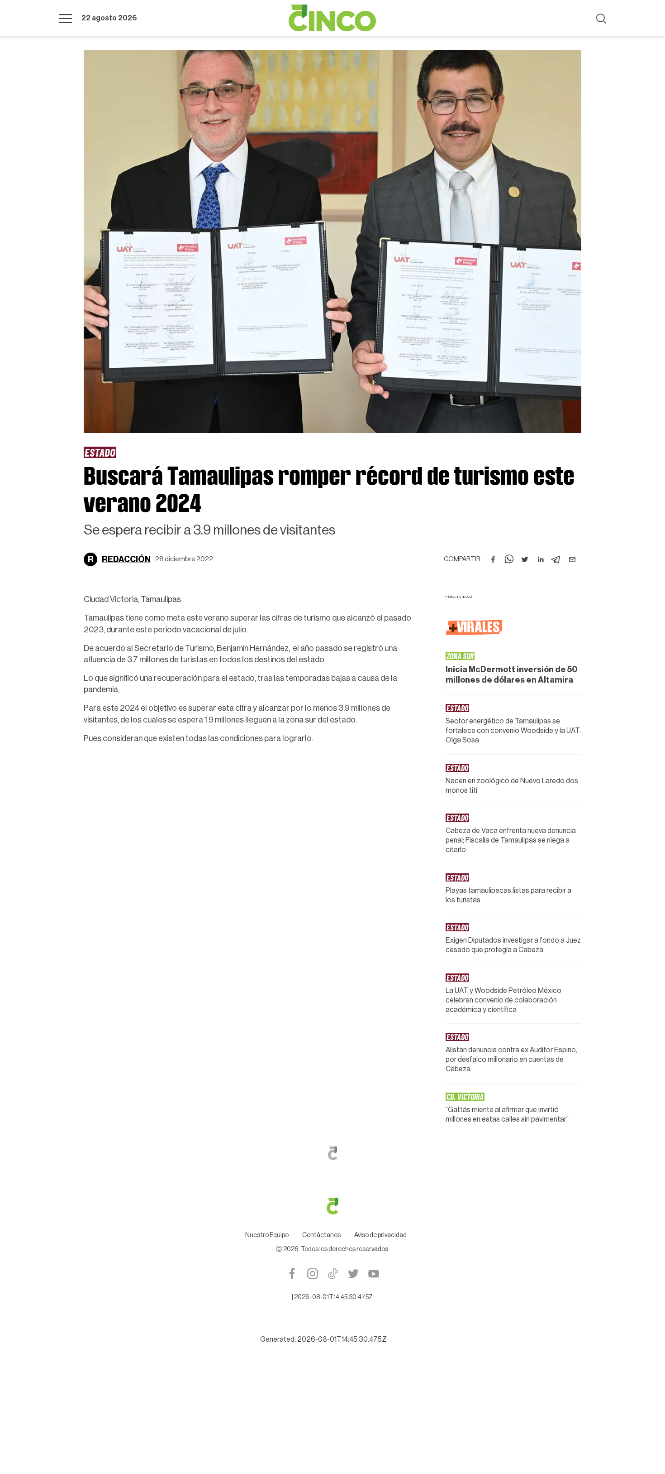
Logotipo (332, 18)
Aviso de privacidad (380, 1235)
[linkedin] (540, 559)
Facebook (292, 1273)
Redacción (126, 559)
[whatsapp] (509, 559)
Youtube (373, 1273)
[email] (572, 559)
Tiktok (332, 1273)
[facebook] (493, 559)
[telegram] (556, 559)
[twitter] (525, 559)
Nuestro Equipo (267, 1235)
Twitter (353, 1273)
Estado (100, 452)
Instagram (312, 1273)
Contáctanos (321, 1235)
